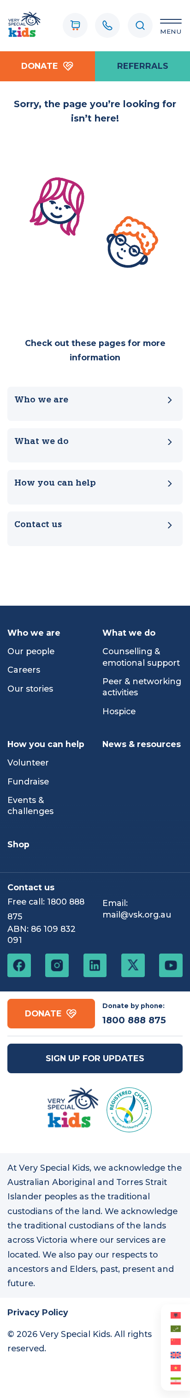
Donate (39, 66)
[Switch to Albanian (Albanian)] (175, 1314)
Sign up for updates (95, 1058)
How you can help (55, 483)
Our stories (30, 688)
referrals (142, 66)
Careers (23, 670)
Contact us (38, 525)
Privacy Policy (37, 1312)
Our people (30, 651)
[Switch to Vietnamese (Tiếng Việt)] (175, 1367)
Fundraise (28, 781)
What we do (41, 442)
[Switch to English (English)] (175, 1354)
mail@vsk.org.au (136, 914)
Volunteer (28, 762)
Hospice (119, 711)
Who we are (41, 400)
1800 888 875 (134, 1020)
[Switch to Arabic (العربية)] (175, 1327)
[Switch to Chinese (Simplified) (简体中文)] (175, 1341)
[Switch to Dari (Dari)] (175, 1380)
